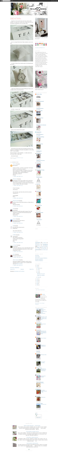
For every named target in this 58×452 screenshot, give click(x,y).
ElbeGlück (38, 375)
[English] (36, 43)
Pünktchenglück (39, 177)
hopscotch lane (39, 205)
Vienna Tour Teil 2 (43, 404)
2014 (37, 266)
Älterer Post (32, 269)
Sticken (39, 248)
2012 (37, 280)
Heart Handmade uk (39, 134)
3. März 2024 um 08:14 (18, 265)
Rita (13, 208)
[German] (40, 43)
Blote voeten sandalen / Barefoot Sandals (44, 391)
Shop (36, 248)
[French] (38, 43)
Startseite (22, 269)
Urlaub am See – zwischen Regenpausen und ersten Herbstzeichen (44, 311)
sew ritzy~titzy (38, 191)
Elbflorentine (38, 344)
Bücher (43, 243)
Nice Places (44, 247)
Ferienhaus (37, 244)
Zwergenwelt (38, 330)
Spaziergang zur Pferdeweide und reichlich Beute (43, 370)
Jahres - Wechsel (43, 338)
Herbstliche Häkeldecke (39, 260)
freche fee (38, 351)
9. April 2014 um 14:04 (18, 257)
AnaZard (43, 294)
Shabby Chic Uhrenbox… (41, 275)
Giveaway (42, 246)
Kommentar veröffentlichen (14, 267)
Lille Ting (38, 184)
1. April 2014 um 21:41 (18, 176)
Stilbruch (38, 337)
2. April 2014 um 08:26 (18, 206)
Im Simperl (14, 245)
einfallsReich (38, 315)
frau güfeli (38, 396)
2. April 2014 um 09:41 (18, 223)
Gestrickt (39, 246)
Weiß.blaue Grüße (43, 354)
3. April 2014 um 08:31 (18, 251)
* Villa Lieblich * (39, 219)
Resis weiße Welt (39, 110)
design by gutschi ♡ (40, 308)
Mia (13, 225)
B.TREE (14, 234)
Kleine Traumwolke (39, 212)
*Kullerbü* (38, 353)
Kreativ (14, 158)
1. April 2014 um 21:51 (18, 185)
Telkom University (16, 259)
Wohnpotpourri (39, 153)
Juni (38, 271)
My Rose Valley (39, 94)
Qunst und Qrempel (39, 382)
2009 (37, 284)
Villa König (38, 360)
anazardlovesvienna (39, 108)
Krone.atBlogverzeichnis (39, 417)
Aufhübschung (43, 397)
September (39, 268)
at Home (44, 242)
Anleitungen (37, 242)
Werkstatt (37, 249)
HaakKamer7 (38, 389)
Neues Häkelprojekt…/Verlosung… (32, 425)
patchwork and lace (39, 117)
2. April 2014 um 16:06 (18, 242)
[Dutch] (46, 43)
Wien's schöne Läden (44, 249)
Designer (46, 243)
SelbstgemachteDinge (40, 136)
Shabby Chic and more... (40, 160)
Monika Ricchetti (15, 200)
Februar (38, 277)
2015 (37, 265)
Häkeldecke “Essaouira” (41, 273)
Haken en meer (39, 198)
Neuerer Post (12, 269)
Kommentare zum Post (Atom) (19, 271)
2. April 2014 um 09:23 (18, 216)
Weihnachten (44, 248)
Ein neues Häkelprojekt (32, 437)
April (38, 272)
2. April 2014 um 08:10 (18, 198)
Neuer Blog (37, 255)
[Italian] (44, 43)
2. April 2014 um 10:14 (18, 232)
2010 (37, 283)
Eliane (14, 254)
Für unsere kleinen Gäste (32, 431)
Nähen (38, 247)
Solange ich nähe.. (39, 403)
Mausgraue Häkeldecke (39, 259)
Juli (38, 269)
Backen (40, 243)
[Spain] (42, 43)
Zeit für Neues (37, 256)
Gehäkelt (45, 245)
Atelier (36, 243)
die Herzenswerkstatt (40, 101)
